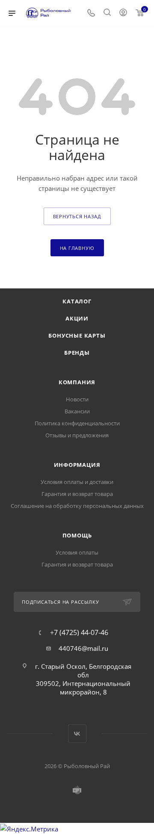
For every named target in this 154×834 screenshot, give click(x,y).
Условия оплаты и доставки (77, 482)
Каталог (77, 301)
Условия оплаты (77, 552)
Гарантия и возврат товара (77, 494)
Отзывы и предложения (77, 435)
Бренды (77, 352)
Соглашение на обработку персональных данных (77, 506)
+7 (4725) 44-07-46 (79, 632)
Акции (77, 318)
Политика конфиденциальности (77, 423)
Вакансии (77, 411)
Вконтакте (77, 733)
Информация (77, 465)
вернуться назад (77, 216)
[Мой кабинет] (123, 13)
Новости (77, 399)
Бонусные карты (76, 335)
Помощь (77, 535)
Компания (77, 382)
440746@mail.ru (83, 648)
